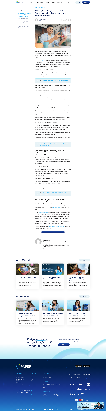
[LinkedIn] (57, 248)
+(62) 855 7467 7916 (25, 392)
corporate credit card (43, 212)
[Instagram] (66, 20)
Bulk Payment (19, 380)
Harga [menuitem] (53, 2)
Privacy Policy (71, 409)
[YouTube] (64, 20)
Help (32, 379)
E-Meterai (18, 382)
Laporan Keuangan (20, 384)
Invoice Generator (20, 376)
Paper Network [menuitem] (39, 2)
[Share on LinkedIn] (70, 20)
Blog (32, 377)
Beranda (36, 7)
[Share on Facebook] (68, 20)
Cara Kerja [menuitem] (48, 2)
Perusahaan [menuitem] (60, 2)
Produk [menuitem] (32, 2)
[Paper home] (19, 2)
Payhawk (42, 60)
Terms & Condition (80, 409)
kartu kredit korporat (56, 207)
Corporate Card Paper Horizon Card (57, 226)
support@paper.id (26, 394)
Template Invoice (20, 379)
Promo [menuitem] (67, 2)
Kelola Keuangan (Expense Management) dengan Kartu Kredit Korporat (24, 15)
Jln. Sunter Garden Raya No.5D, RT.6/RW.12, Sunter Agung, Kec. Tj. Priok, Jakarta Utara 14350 (52, 386)
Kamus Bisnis (34, 376)
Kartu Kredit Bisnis (42, 7)
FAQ (32, 380)
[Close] (102, 402)
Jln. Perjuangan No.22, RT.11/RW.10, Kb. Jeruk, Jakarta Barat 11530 (52, 377)
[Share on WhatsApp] (61, 20)
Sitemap (88, 409)
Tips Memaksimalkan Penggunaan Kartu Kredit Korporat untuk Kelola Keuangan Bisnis (24, 20)
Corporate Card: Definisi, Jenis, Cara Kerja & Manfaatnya (55, 80)
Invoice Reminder (19, 377)
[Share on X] (59, 20)
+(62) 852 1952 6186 (26, 390)
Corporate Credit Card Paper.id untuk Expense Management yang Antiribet (23, 27)
